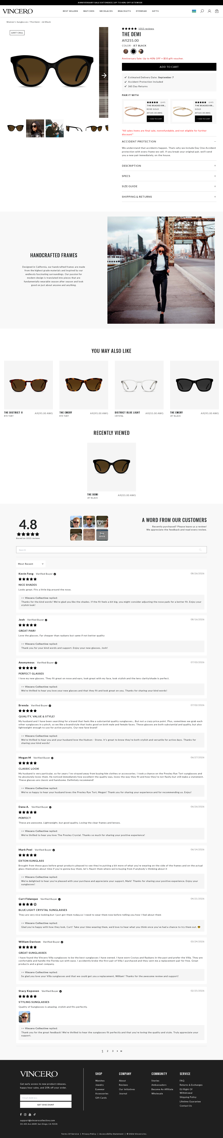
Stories (155, 1080)
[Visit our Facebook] (21, 1114)
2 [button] (107, 1051)
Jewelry (99, 1085)
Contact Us (186, 1105)
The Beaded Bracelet (156, 105)
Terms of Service (70, 1134)
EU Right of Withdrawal (186, 1091)
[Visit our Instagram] (25, 1114)
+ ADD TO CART (155, 119)
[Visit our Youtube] (30, 1114)
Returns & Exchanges (191, 1085)
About (122, 1080)
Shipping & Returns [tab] (137, 196)
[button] (129, 28)
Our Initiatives (127, 1089)
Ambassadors (159, 1085)
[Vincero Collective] (18, 10)
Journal (123, 1093)
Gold (198, 109)
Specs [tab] (126, 175)
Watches (100, 1080)
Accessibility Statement (111, 1134)
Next (101, 128)
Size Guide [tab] (129, 186)
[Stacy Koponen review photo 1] (24, 1017)
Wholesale (157, 1093)
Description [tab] (131, 165)
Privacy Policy (89, 1134)
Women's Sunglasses (17, 22)
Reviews (123, 1085)
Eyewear (100, 1089)
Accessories (101, 1093)
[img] (28, 579)
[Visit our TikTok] (34, 1114)
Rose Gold (153, 109)
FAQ (182, 1080)
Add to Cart (169, 66)
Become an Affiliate (162, 1089)
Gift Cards (101, 1097)
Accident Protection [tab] (139, 141)
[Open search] (202, 11)
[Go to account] (209, 11)
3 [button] (113, 1051)
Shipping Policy (188, 1097)
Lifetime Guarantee (190, 1101)
